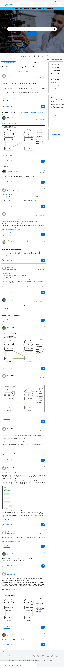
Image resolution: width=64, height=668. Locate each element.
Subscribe (54, 59)
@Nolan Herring (18, 286)
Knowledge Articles (55, 134)
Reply (43, 106)
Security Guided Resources (57, 118)
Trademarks (50, 660)
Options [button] (60, 59)
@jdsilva (18, 229)
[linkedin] (43, 656)
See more (53, 124)
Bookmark (47, 59)
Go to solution (24, 71)
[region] (18, 664)
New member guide (55, 86)
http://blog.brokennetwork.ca (8, 229)
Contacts (9, 655)
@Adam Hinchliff (6, 194)
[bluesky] (57, 656)
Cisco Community (24, 55)
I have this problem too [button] (9, 97)
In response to (13, 190)
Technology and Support (35, 55)
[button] (4, 106)
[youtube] (48, 656)
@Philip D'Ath (5, 273)
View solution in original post (9, 155)
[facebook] (34, 656)
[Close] (35, 662)
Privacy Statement (6, 665)
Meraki (8, 100)
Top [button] (3, 651)
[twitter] (38, 656)
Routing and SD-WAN (55, 55)
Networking (45, 55)
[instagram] (52, 656)
